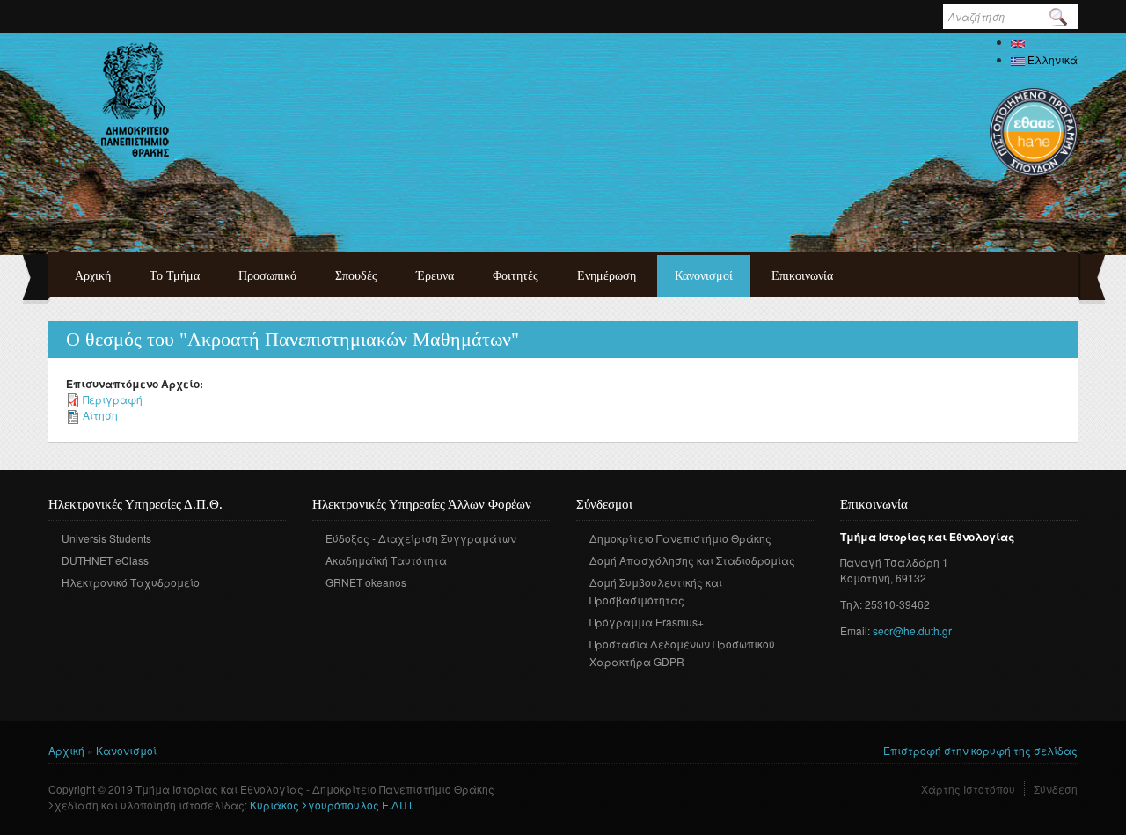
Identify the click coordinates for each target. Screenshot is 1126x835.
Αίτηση (100, 414)
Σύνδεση (1056, 788)
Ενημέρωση (606, 275)
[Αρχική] (135, 99)
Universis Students (106, 538)
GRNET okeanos (365, 582)
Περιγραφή (113, 399)
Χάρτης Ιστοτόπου (968, 788)
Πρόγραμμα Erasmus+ (646, 621)
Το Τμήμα (175, 275)
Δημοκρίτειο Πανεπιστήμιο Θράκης (680, 538)
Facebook (588, 687)
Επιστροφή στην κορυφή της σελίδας (980, 750)
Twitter (614, 687)
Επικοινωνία (802, 275)
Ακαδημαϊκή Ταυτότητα (386, 560)
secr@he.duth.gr (912, 630)
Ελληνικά (1051, 59)
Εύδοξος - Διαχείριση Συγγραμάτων (420, 538)
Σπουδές (356, 275)
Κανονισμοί (704, 275)
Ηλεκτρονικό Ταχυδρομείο (131, 582)
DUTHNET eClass (105, 560)
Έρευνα (435, 275)
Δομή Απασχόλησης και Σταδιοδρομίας (692, 560)
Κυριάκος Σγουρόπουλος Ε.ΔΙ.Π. (331, 804)
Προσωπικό (267, 275)
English (1044, 41)
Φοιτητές (515, 275)
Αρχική (93, 275)
